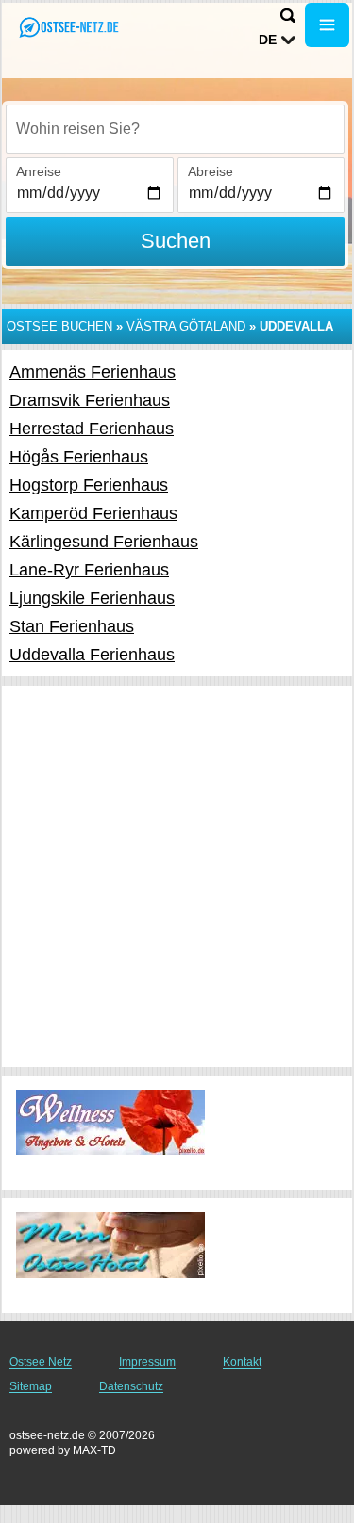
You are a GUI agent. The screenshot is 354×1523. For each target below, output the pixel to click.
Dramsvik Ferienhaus (89, 400)
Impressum (147, 1362)
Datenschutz (131, 1386)
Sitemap (30, 1386)
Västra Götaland (185, 326)
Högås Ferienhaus (78, 456)
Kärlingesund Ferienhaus (103, 541)
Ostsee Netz (40, 1362)
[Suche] (287, 15)
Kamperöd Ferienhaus (93, 513)
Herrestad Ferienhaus (91, 428)
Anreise (38, 171)
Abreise (210, 171)
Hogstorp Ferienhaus (88, 485)
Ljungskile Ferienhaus (92, 598)
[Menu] (327, 25)
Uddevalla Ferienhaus (92, 654)
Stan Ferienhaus (71, 626)
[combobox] (175, 129)
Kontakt (242, 1362)
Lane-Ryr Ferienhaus (89, 569)
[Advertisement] (177, 876)
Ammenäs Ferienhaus (92, 372)
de (268, 39)
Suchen (176, 240)
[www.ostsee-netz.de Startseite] (70, 26)
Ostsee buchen (59, 326)
